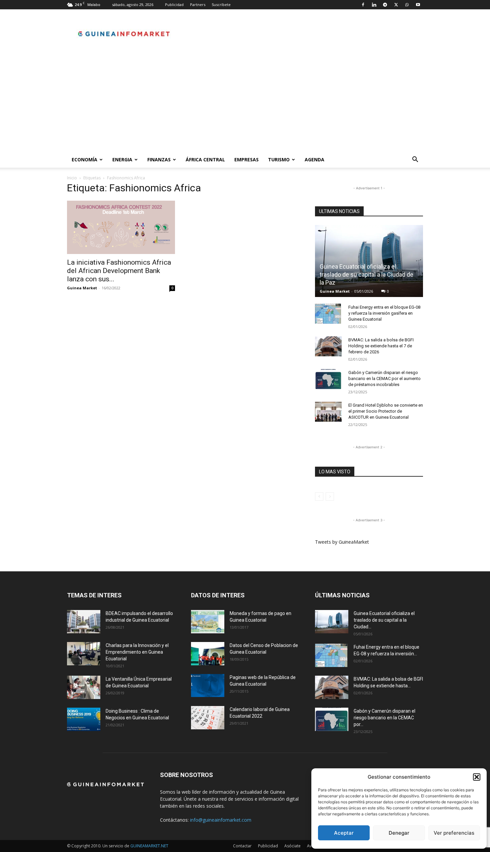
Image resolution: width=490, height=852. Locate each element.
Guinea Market (82, 287)
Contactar (242, 846)
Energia (122, 159)
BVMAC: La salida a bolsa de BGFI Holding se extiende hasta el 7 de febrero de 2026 (381, 345)
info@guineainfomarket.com (220, 820)
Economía (84, 159)
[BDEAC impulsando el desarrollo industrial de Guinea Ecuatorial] (83, 621)
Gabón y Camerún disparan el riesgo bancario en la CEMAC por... (384, 717)
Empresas (246, 159)
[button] (476, 777)
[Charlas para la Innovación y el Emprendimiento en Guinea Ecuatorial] (83, 653)
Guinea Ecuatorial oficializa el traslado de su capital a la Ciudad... (384, 620)
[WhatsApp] (407, 4)
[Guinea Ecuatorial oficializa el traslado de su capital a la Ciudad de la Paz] (369, 261)
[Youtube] (418, 4)
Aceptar (344, 833)
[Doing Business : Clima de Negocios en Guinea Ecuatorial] (83, 719)
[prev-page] (319, 496)
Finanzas (159, 159)
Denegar (399, 833)
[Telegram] (385, 4)
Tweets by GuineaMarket (342, 542)
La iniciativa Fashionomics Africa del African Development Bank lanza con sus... (119, 270)
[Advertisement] (245, 101)
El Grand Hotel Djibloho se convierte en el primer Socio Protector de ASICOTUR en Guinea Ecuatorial (385, 411)
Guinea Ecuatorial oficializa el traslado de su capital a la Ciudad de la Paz (366, 274)
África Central (205, 159)
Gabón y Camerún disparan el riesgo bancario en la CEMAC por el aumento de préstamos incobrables (384, 378)
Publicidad (174, 4)
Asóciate (292, 846)
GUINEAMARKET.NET (149, 846)
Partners (197, 4)
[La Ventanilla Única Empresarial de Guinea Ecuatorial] (83, 687)
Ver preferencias (454, 833)
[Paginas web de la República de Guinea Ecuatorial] (207, 685)
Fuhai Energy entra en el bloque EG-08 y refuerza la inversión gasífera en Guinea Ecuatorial (384, 313)
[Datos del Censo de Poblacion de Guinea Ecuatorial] (207, 653)
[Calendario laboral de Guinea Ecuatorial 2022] (207, 717)
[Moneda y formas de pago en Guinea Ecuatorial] (207, 621)
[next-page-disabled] (330, 496)
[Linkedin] (374, 4)
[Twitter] (396, 4)
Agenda (314, 159)
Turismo (279, 159)
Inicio (72, 178)
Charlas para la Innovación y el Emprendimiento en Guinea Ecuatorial (137, 652)
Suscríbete (221, 4)
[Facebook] (363, 4)
